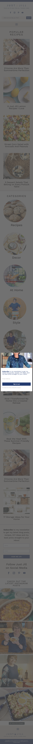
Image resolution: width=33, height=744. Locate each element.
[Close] (30, 354)
